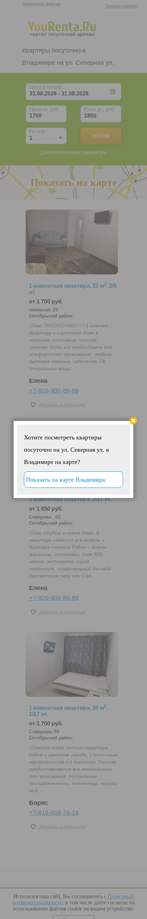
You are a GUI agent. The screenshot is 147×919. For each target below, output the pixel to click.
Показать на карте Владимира (65, 479)
